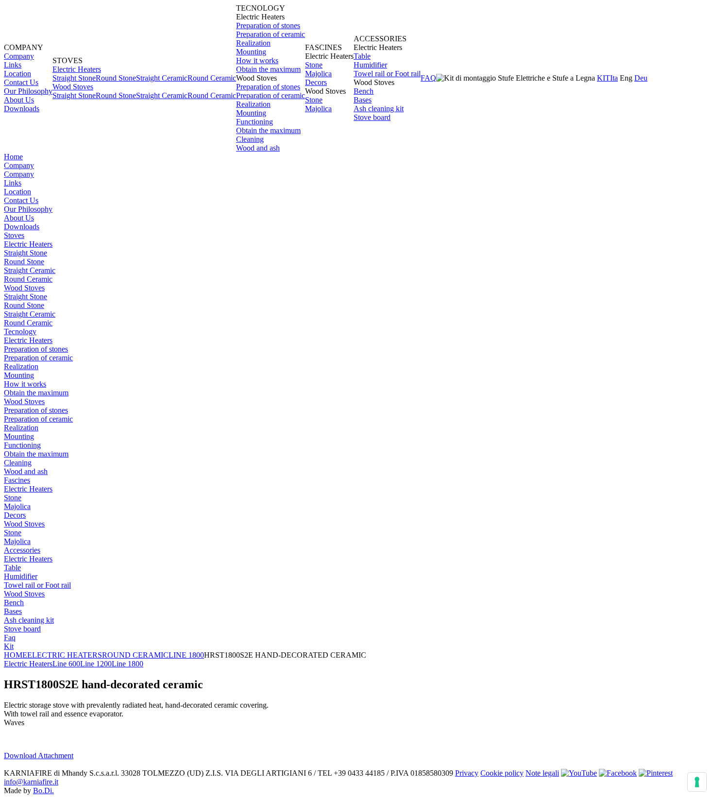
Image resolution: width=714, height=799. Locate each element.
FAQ (428, 78)
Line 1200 (96, 664)
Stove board (372, 117)
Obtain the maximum (268, 69)
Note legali (542, 773)
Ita (614, 78)
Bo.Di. (43, 790)
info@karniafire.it (31, 782)
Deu (640, 78)
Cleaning (250, 139)
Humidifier (370, 65)
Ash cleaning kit (379, 108)
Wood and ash (258, 148)
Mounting (251, 52)
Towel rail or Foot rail (387, 73)
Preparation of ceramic (270, 34)
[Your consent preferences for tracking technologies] (697, 782)
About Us (19, 100)
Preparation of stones (268, 25)
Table (362, 56)
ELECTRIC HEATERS (64, 655)
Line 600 (66, 664)
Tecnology (20, 331)
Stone (314, 65)
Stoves (14, 235)
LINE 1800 (186, 655)
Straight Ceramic (161, 78)
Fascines (17, 480)
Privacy (466, 773)
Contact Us (21, 82)
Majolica (318, 73)
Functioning (254, 122)
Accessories (22, 550)
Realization (253, 43)
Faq (10, 637)
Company (19, 56)
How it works (257, 60)
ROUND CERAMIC (135, 655)
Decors (316, 82)
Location (17, 73)
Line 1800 (127, 664)
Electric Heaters (76, 69)
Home (13, 157)
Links (12, 65)
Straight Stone (74, 78)
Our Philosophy (28, 91)
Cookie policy (502, 773)
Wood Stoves (72, 87)
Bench (364, 91)
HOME (15, 655)
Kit (9, 646)
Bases (363, 100)
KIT (603, 78)
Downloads (21, 108)
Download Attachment (38, 755)
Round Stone (116, 78)
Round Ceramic (211, 78)
